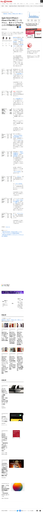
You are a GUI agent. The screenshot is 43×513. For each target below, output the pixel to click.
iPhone (6, 6)
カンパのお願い (31, 510)
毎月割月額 (15, 155)
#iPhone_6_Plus (15, 13)
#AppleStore (5, 13)
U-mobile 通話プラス (19, 98)
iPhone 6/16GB (19, 38)
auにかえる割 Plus (17, 171)
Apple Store (15, 37)
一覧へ (12, 303)
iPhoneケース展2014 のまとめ (5, 303)
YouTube (14, 3)
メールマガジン (31, 3)
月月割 (16, 202)
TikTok (18, 3)
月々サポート (19, 139)
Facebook (3, 3)
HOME (3, 6)
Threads (7, 3)
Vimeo (27, 3)
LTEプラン (19, 176)
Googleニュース (22, 3)
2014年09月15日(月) (5, 12)
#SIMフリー (21, 13)
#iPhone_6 (10, 13)
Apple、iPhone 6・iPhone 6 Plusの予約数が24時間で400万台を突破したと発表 (20, 303)
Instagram (10, 3)
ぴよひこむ (8, 226)
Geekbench (37, 3)
